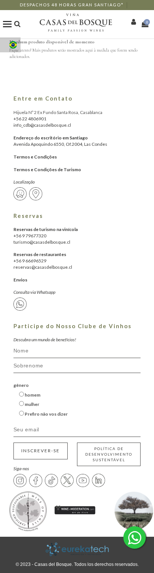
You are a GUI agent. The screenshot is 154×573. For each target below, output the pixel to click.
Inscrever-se (40, 450)
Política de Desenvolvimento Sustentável (108, 454)
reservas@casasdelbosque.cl (42, 267)
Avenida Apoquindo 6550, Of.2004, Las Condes (60, 144)
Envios (20, 280)
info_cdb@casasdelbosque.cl (42, 125)
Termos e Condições (35, 157)
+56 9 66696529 (29, 261)
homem (32, 395)
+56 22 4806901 (29, 118)
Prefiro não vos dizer (46, 414)
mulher (31, 404)
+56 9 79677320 (29, 235)
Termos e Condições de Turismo (47, 169)
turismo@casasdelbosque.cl (41, 242)
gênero (21, 385)
